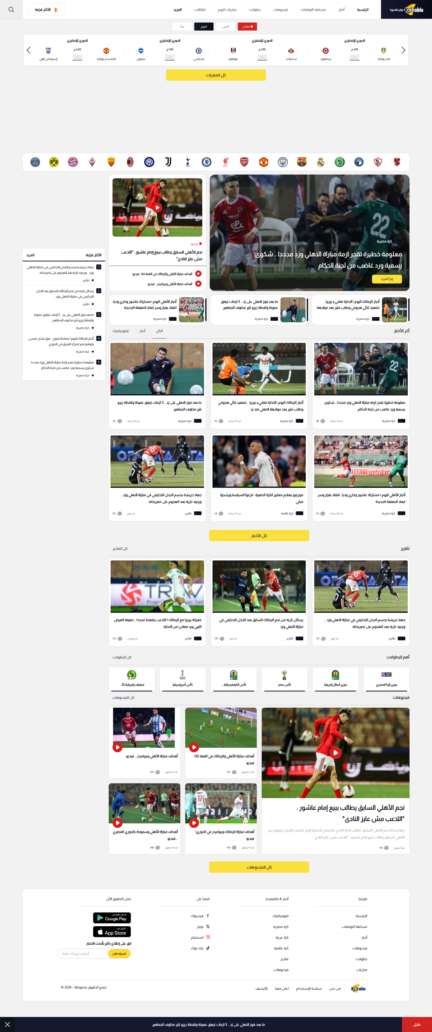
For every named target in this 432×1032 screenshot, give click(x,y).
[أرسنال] (245, 162)
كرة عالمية (281, 948)
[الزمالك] (378, 162)
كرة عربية (282, 937)
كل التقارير (120, 548)
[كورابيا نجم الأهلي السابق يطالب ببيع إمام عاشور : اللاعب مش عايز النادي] (336, 781)
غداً (182, 26)
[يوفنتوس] (168, 162)
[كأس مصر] (285, 679)
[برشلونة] (302, 162)
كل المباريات (216, 75)
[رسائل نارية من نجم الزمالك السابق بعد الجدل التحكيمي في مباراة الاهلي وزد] (257, 602)
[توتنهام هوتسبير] (187, 162)
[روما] (111, 162)
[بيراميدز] (359, 162)
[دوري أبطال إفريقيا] (335, 679)
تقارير (284, 959)
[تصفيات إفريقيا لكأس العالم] (132, 679)
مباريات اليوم (227, 10)
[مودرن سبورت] (340, 162)
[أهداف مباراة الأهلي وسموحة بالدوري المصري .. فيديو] (144, 818)
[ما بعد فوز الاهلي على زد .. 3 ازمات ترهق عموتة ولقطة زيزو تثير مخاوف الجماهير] (259, 309)
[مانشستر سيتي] (283, 162)
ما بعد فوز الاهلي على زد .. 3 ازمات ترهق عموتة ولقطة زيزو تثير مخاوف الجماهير (208, 1024)
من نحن (335, 988)
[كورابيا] (406, 9)
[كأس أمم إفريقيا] (183, 679)
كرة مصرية (280, 927)
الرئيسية (362, 10)
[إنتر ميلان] (149, 162)
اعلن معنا (282, 988)
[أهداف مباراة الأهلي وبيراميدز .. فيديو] (157, 283)
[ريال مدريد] (321, 162)
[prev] (403, 50)
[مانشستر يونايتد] (264, 162)
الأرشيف (262, 988)
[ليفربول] (225, 162)
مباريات (361, 970)
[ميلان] (130, 162)
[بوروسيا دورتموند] (54, 162)
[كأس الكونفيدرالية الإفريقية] (234, 679)
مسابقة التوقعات (354, 927)
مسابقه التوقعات (313, 10)
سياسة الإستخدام (309, 988)
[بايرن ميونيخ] (73, 162)
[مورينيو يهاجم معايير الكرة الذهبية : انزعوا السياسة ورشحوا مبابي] (257, 477)
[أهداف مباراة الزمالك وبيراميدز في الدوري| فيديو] (221, 818)
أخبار (341, 10)
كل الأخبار (259, 535)
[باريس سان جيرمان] (35, 162)
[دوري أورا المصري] (387, 679)
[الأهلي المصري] (397, 162)
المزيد (30, 255)
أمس (225, 26)
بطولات (255, 10)
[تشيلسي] (207, 162)
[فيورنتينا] (92, 162)
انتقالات (200, 10)
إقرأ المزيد (387, 279)
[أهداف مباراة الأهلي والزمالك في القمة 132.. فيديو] (157, 273)
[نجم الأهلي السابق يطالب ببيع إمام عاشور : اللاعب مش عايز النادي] (157, 220)
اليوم (204, 26)
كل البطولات (122, 657)
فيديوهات (280, 10)
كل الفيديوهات (123, 697)
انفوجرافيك (280, 916)
